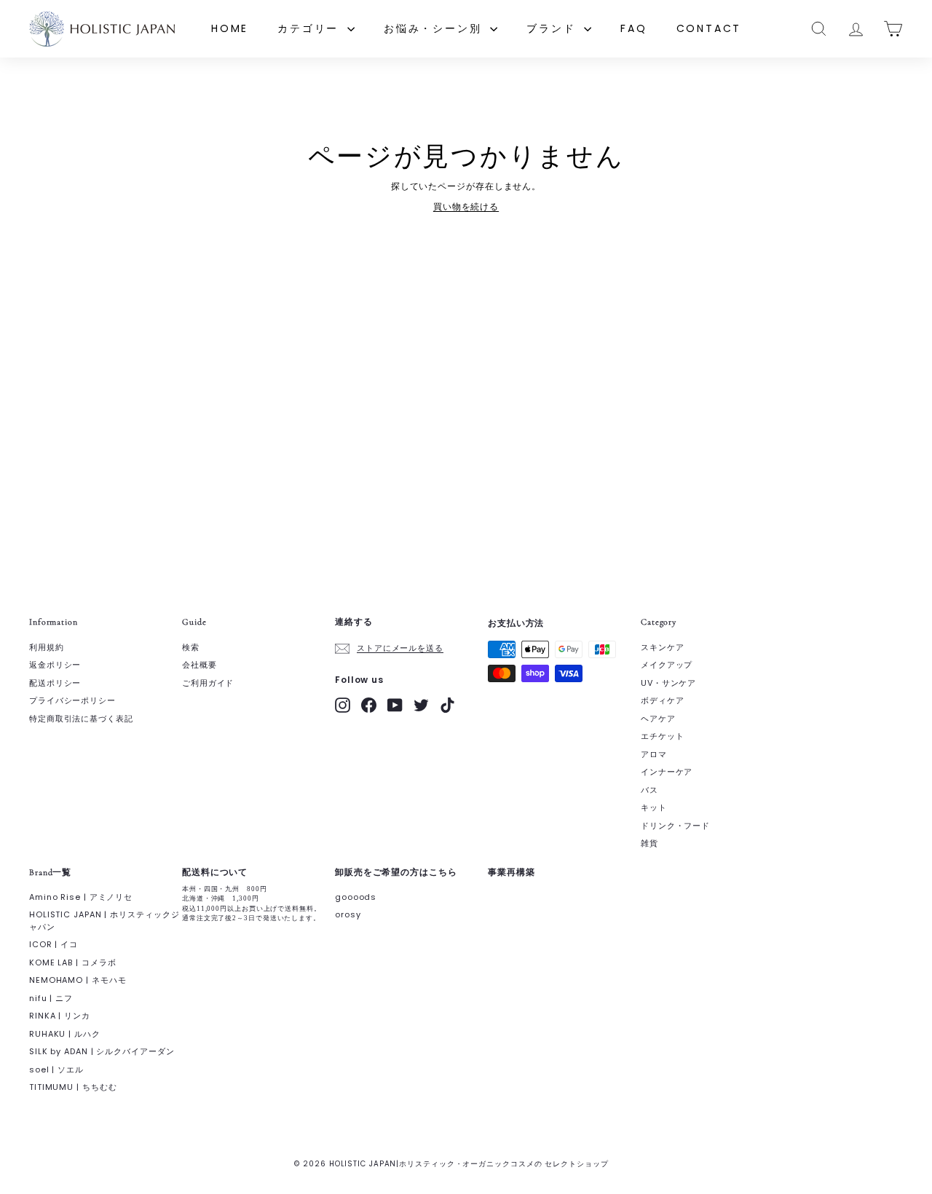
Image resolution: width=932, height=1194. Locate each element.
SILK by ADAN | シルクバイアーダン (102, 1051)
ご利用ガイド (208, 683)
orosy (348, 914)
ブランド (553, 28)
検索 (191, 647)
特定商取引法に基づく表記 (81, 718)
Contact (709, 28)
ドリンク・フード (675, 825)
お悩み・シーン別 (435, 28)
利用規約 (46, 647)
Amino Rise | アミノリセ (81, 897)
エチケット (662, 736)
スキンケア (662, 647)
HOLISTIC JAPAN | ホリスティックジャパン (104, 921)
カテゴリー (310, 28)
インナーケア (666, 772)
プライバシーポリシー (72, 700)
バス (649, 790)
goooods (355, 897)
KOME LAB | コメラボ (72, 962)
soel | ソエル (56, 1069)
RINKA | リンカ (59, 1015)
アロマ (654, 754)
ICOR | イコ (53, 944)
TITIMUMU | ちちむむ (73, 1087)
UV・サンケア (668, 683)
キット (654, 807)
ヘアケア (658, 718)
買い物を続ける (466, 206)
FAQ (633, 28)
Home (229, 28)
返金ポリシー (55, 665)
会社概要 (199, 665)
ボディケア (662, 700)
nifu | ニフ (51, 998)
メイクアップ (666, 665)
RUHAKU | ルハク (64, 1034)
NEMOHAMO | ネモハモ (78, 980)
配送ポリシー (55, 683)
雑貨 (649, 843)
